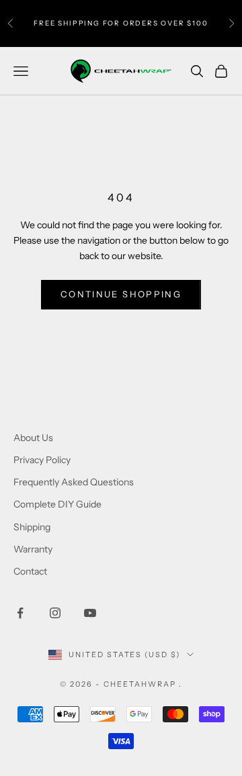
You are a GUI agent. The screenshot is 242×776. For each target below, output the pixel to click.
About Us (33, 438)
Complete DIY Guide (57, 504)
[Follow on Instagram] (55, 613)
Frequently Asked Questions (73, 482)
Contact (30, 571)
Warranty (32, 549)
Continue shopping (121, 294)
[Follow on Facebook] (20, 613)
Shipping (31, 527)
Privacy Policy (42, 460)
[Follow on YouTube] (90, 613)
